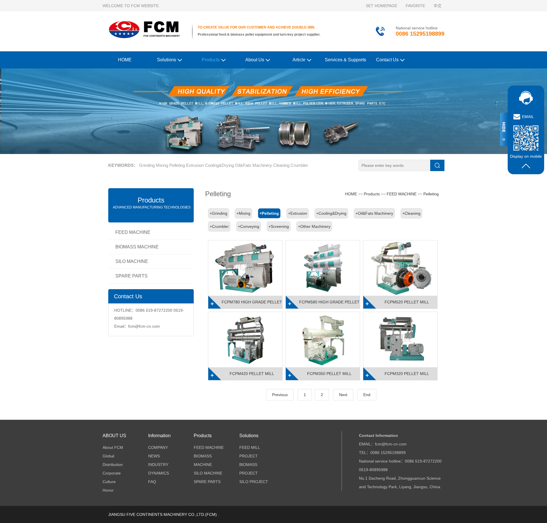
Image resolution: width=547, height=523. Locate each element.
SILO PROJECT (253, 481)
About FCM (113, 447)
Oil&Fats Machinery (253, 165)
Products (211, 59)
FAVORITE (415, 5)
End (366, 394)
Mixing (162, 165)
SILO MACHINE (131, 261)
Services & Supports (345, 59)
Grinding (147, 165)
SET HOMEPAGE (381, 5)
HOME (125, 59)
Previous (280, 394)
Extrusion (195, 165)
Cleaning (281, 165)
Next (343, 394)
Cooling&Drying (219, 165)
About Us (254, 59)
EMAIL (528, 116)
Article (299, 59)
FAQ (152, 481)
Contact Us (387, 59)
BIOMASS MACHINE (137, 246)
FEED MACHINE (132, 232)
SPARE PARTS (131, 275)
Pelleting (177, 165)
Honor (108, 490)
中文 (438, 5)
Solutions (166, 59)
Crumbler (299, 165)
